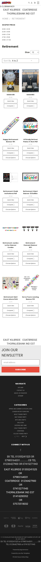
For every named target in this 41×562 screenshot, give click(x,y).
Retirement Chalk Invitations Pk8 (10, 192)
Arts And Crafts (20, 420)
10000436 (11, 95)
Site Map (20, 387)
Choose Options (11, 158)
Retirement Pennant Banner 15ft (30, 245)
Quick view (10, 101)
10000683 (30, 95)
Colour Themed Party (20, 433)
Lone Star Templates (24, 553)
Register (24, 393)
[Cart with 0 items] (35, 2)
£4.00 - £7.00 (6, 34)
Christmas (20, 431)
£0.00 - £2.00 (6, 29)
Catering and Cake (20, 425)
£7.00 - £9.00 (6, 37)
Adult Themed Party (20, 414)
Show (27, 52)
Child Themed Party (20, 428)
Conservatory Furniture (20, 411)
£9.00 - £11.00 (6, 40)
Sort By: (7, 60)
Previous (3, 559)
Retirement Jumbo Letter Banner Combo (11, 245)
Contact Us (20, 390)
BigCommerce (24, 549)
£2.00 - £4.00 (6, 31)
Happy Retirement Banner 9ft (10, 140)
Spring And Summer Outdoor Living (20, 409)
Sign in (16, 393)
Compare (10, 106)
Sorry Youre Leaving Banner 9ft (30, 298)
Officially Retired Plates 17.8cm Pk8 (30, 140)
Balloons (20, 422)
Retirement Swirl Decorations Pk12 (10, 298)
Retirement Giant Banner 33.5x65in (30, 192)
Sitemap (20, 396)
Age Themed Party (20, 417)
